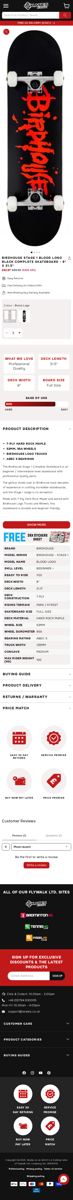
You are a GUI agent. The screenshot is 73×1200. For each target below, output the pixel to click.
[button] (6, 6)
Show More (36, 525)
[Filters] (6, 847)
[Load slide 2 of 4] (34, 252)
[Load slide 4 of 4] (39, 252)
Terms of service (53, 1168)
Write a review (36, 865)
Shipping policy (36, 1176)
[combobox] (36, 15)
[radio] (10, 316)
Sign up (57, 975)
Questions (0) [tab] (54, 835)
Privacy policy (34, 1168)
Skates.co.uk (34, 1160)
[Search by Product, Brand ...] (65, 15)
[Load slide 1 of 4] (31, 252)
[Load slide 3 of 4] (37, 252)
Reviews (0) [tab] (19, 835)
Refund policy (16, 1168)
